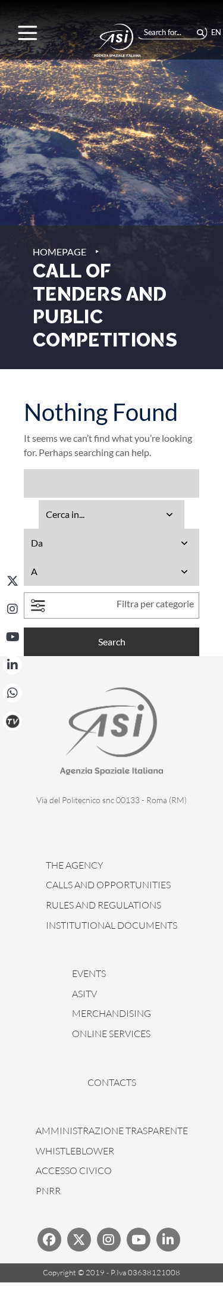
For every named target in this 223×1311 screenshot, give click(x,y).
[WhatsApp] (12, 693)
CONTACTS (111, 1082)
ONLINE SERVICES (111, 1034)
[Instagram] (12, 609)
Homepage (59, 251)
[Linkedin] (168, 1239)
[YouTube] (12, 637)
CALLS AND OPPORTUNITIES (108, 885)
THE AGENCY (74, 865)
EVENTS (89, 973)
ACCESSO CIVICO (74, 1170)
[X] (12, 581)
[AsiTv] (12, 721)
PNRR (48, 1191)
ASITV (84, 994)
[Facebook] (49, 1239)
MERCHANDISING (111, 1013)
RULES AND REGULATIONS (103, 905)
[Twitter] (79, 1239)
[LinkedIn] (12, 665)
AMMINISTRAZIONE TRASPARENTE (112, 1131)
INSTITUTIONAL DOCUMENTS (111, 925)
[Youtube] (138, 1239)
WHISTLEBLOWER (75, 1151)
